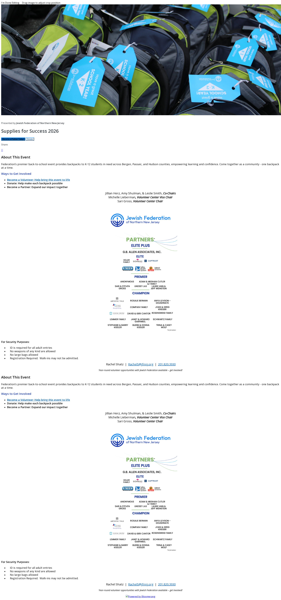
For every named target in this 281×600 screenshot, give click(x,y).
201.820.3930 (167, 364)
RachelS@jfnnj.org (140, 364)
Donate (30, 139)
